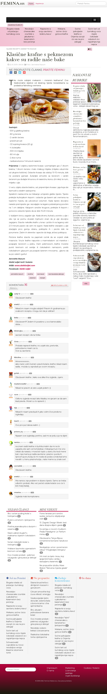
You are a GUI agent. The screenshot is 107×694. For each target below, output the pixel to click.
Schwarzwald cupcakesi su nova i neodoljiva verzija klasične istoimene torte (15, 647)
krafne (30, 274)
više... (86, 283)
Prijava (31, 3)
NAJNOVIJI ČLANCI (14, 25)
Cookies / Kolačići (91, 668)
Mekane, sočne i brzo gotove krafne (61, 31)
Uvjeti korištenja (72, 676)
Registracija (40, 3)
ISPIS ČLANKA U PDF (60, 285)
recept (42, 278)
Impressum (52, 668)
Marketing (70, 668)
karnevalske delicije (56, 274)
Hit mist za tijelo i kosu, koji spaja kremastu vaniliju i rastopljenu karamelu (52, 559)
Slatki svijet (24, 269)
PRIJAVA (13, 288)
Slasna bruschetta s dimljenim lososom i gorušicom (40, 585)
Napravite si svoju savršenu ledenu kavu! (45, 31)
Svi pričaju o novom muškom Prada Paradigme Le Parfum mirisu (53, 531)
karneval (40, 274)
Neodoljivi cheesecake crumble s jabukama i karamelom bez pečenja (15, 597)
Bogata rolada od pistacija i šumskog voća (13, 31)
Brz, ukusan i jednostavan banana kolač (40, 612)
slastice (32, 278)
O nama (50, 670)
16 (90, 49)
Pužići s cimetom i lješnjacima (21, 520)
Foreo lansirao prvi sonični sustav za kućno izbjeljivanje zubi (52, 516)
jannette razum (17, 274)
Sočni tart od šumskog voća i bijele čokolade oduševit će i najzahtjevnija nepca (94, 37)
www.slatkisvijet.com (25, 265)
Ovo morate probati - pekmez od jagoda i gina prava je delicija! (40, 621)
